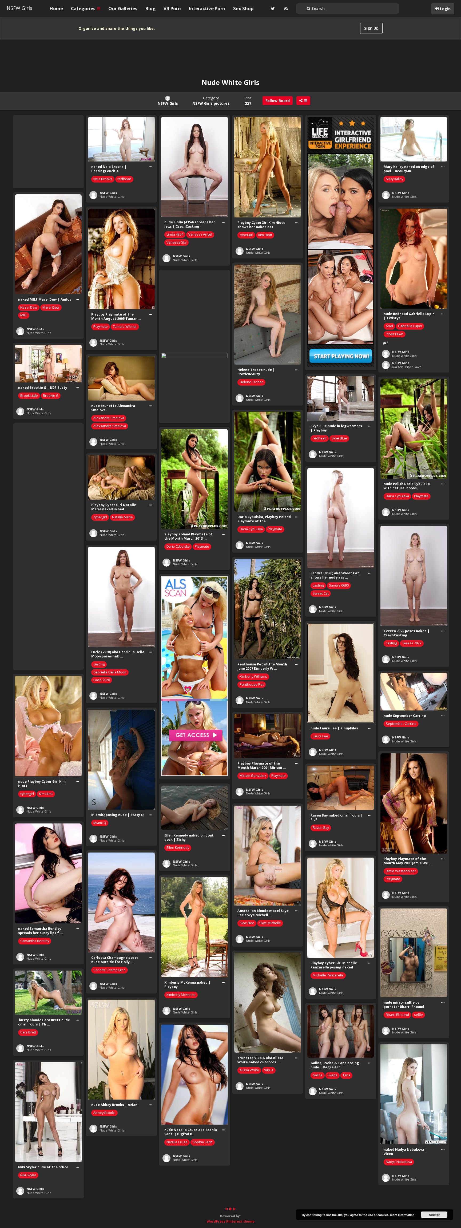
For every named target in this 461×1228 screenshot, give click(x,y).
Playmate (100, 326)
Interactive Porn (207, 8)
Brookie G (50, 395)
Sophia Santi (203, 1142)
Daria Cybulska (397, 496)
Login (445, 8)
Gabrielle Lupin (410, 326)
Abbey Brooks (104, 1112)
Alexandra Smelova (108, 418)
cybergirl (246, 235)
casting (318, 585)
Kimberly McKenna (181, 994)
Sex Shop (243, 8)
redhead (124, 179)
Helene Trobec (251, 382)
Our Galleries (122, 8)
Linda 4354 (174, 234)
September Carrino (401, 723)
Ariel (389, 326)
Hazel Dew (28, 307)
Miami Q (99, 823)
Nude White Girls (112, 197)
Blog (150, 8)
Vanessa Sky (176, 242)
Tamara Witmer (125, 326)
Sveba (332, 1075)
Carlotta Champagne (109, 970)
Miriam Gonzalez (253, 775)
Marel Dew (50, 307)
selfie (418, 1014)
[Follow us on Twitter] (272, 8)
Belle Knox (248, 1217)
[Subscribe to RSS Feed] (285, 8)
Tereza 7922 (412, 643)
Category (211, 100)
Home (56, 8)
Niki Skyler (28, 1175)
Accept (434, 1214)
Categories (84, 8)
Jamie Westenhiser (401, 871)
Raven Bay (321, 827)
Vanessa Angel (200, 234)
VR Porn (172, 8)
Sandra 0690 (339, 585)
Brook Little (29, 395)
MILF (23, 315)
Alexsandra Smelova (109, 426)
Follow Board (277, 100)
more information (402, 1215)
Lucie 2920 (101, 680)
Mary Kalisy (394, 179)
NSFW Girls (19, 8)
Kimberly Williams (253, 676)
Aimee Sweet (323, 1166)
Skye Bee (247, 923)
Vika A (268, 1070)
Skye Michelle (270, 923)
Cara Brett (28, 1032)
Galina (318, 1075)
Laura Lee (320, 736)
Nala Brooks (102, 179)
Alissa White (249, 1070)
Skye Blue (339, 438)
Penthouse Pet (252, 684)
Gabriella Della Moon (109, 672)
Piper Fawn (394, 334)
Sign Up (371, 28)
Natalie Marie (122, 517)
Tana (346, 1075)
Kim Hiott (265, 235)
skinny (266, 1217)
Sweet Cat (321, 593)
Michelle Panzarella (328, 975)
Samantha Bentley (34, 941)
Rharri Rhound (397, 1014)
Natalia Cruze (177, 1142)
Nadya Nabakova (399, 1162)
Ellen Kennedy (177, 847)
